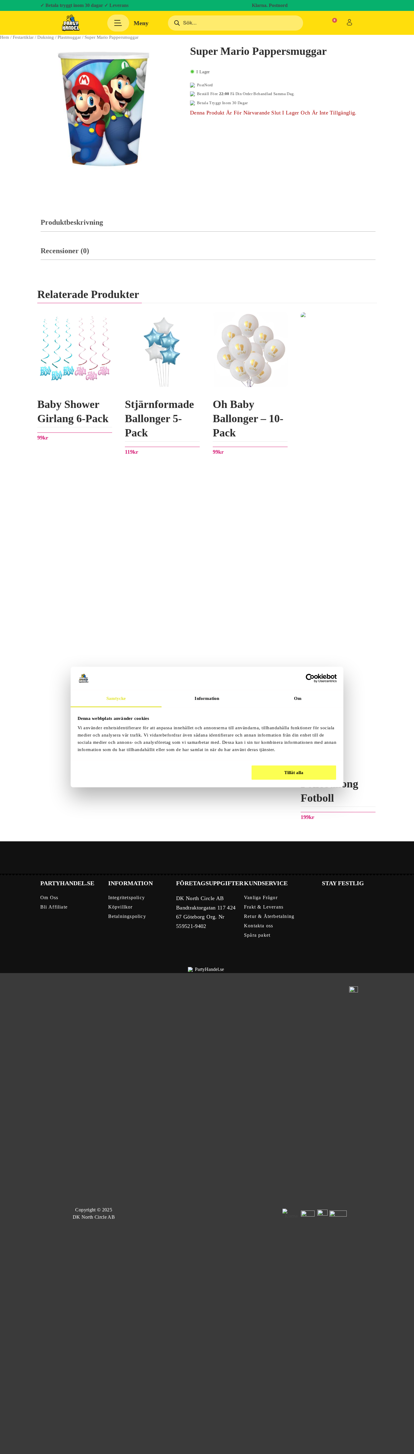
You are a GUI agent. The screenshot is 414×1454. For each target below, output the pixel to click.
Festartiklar (23, 37)
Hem (4, 37)
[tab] (208, 225)
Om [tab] (298, 698)
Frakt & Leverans (263, 906)
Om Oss (49, 897)
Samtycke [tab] (116, 698)
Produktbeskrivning (72, 222)
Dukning (45, 37)
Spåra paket (257, 935)
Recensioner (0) (65, 251)
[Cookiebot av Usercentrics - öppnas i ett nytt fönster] (310, 678)
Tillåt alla (293, 772)
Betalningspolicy (127, 916)
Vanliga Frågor (261, 897)
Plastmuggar (69, 37)
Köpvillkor (120, 906)
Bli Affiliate (54, 906)
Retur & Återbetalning (269, 916)
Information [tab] (207, 698)
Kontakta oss (258, 925)
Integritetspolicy (126, 897)
